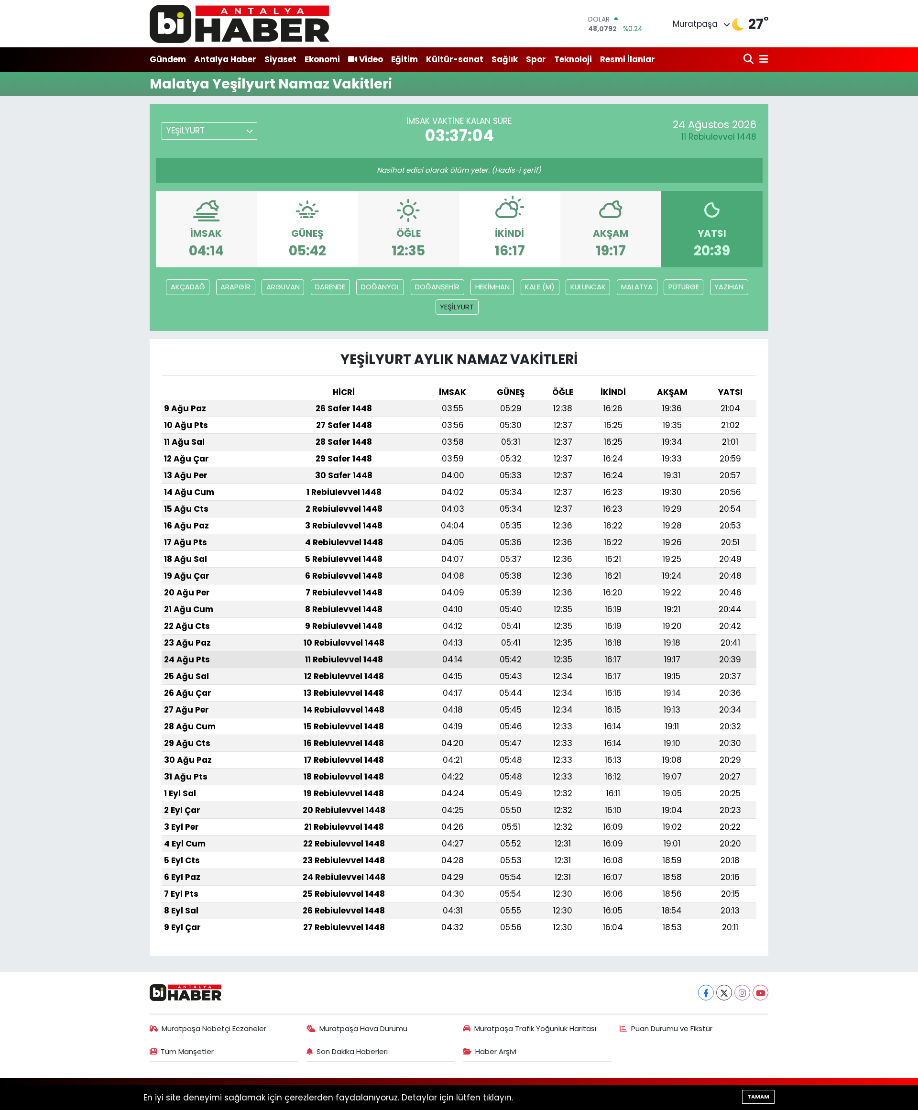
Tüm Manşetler (187, 1051)
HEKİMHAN (492, 287)
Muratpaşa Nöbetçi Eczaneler (214, 1028)
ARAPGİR (235, 287)
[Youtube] (760, 992)
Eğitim (404, 59)
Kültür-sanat (454, 59)
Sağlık (505, 59)
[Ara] (749, 59)
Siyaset (280, 59)
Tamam (758, 1096)
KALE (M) (540, 287)
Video (371, 59)
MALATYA (637, 287)
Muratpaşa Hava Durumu (363, 1028)
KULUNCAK (588, 287)
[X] (724, 992)
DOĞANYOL (380, 287)
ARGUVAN (283, 287)
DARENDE (330, 287)
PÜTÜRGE (683, 287)
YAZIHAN (728, 287)
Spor (536, 59)
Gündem (168, 59)
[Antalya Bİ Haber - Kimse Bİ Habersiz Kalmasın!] (239, 23)
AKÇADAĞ (188, 287)
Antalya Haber (225, 59)
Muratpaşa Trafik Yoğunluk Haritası (535, 1028)
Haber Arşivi (495, 1051)
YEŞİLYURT (457, 307)
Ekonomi (322, 59)
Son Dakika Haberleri (352, 1051)
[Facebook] (706, 992)
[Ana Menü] (762, 59)
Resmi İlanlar (627, 59)
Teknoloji (573, 59)
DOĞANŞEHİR (437, 287)
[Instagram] (742, 992)
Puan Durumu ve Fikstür (671, 1028)
